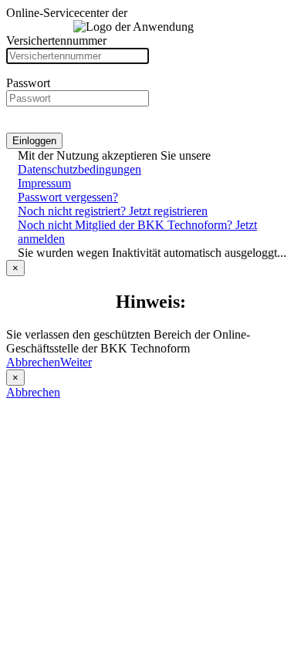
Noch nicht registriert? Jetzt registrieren (113, 211)
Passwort (28, 82)
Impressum (44, 183)
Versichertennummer (56, 40)
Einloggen (34, 141)
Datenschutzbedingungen (79, 169)
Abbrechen (33, 362)
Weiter (76, 362)
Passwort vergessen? (68, 197)
